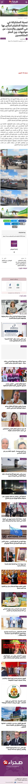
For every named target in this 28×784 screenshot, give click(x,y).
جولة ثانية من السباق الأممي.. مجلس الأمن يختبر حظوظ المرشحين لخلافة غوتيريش (14, 542)
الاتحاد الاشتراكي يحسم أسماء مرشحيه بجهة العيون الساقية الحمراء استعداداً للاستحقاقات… (15, 633)
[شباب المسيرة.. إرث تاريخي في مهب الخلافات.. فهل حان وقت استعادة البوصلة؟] (14, 691)
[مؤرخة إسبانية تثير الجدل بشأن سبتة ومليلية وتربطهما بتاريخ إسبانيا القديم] (14, 307)
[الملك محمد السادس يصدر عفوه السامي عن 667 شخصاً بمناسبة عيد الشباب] (14, 599)
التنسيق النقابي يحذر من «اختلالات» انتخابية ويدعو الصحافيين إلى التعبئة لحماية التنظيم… (13, 725)
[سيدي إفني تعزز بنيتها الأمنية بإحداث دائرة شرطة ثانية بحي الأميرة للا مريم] (14, 464)
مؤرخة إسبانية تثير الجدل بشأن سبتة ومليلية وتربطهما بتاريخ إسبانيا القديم (13, 317)
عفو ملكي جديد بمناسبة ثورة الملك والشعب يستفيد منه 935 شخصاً (16, 748)
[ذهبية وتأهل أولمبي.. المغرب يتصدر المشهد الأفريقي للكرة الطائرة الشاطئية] (14, 374)
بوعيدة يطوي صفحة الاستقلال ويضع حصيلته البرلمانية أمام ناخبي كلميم (15, 407)
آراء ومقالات (23, 436)
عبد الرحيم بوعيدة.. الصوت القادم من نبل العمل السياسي (14, 452)
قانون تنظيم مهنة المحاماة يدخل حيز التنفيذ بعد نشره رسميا (14, 587)
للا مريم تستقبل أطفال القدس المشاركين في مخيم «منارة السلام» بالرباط (14, 429)
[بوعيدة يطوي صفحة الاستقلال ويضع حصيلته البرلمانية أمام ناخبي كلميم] (14, 397)
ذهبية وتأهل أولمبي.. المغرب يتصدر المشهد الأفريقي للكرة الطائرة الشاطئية (14, 384)
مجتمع (24, 324)
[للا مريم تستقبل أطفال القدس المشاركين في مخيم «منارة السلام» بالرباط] (14, 419)
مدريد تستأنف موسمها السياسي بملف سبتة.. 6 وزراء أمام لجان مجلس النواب (15, 362)
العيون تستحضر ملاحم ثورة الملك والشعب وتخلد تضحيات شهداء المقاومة (14, 679)
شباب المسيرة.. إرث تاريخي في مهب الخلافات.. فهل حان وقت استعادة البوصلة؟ (14, 701)
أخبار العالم (23, 301)
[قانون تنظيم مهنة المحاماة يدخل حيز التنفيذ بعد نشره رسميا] (14, 577)
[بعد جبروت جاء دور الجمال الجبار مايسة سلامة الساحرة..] (14, 554)
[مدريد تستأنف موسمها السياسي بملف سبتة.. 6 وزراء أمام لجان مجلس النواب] (14, 352)
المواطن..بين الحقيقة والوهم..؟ (7, 261)
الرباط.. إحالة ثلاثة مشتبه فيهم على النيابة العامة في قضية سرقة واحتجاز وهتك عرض (14, 520)
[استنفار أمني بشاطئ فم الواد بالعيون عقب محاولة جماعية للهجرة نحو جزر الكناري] (14, 487)
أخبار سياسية (23, 391)
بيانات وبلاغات (22, 708)
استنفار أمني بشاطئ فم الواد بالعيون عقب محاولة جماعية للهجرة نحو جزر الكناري (14, 497)
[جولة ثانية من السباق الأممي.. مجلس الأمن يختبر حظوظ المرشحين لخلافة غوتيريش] (14, 532)
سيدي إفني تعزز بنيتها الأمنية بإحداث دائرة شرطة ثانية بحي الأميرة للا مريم (14, 475)
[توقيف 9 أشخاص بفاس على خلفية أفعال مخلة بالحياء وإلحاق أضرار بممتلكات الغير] (14, 646)
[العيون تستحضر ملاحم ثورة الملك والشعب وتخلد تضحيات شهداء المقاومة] (14, 669)
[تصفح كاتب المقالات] (14, 244)
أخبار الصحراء (3, 38)
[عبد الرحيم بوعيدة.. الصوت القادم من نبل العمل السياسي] (14, 442)
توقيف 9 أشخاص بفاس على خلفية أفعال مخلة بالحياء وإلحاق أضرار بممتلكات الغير (14, 656)
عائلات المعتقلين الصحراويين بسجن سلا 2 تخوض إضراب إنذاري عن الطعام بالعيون (21, 262)
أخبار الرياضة (23, 369)
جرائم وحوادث (23, 482)
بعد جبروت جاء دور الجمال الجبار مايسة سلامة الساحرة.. (15, 564)
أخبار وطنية (23, 414)
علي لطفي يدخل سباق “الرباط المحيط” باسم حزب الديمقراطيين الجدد (15, 339)
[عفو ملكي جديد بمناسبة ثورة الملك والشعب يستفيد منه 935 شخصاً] (14, 738)
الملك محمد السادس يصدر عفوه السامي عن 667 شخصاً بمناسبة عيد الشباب (14, 609)
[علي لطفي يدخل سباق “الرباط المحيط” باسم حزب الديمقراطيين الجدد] (14, 329)
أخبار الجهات (23, 459)
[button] (22, 221)
